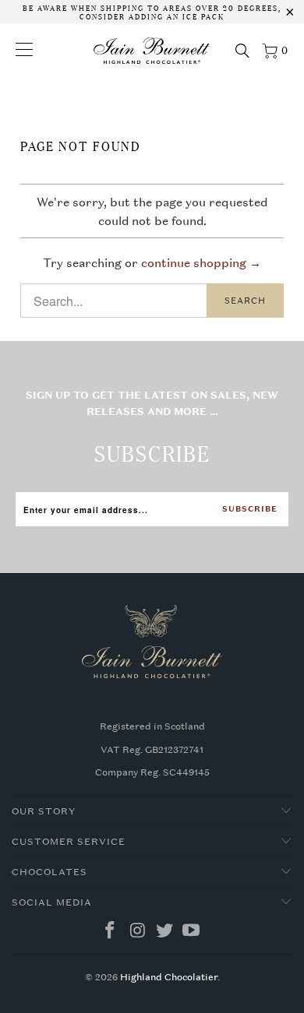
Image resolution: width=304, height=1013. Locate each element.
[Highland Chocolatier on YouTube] (191, 931)
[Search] (242, 50)
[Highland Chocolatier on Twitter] (165, 931)
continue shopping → (201, 262)
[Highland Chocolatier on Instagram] (138, 931)
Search (245, 301)
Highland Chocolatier (168, 977)
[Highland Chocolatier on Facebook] (110, 931)
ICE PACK (201, 15)
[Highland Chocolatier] (152, 50)
